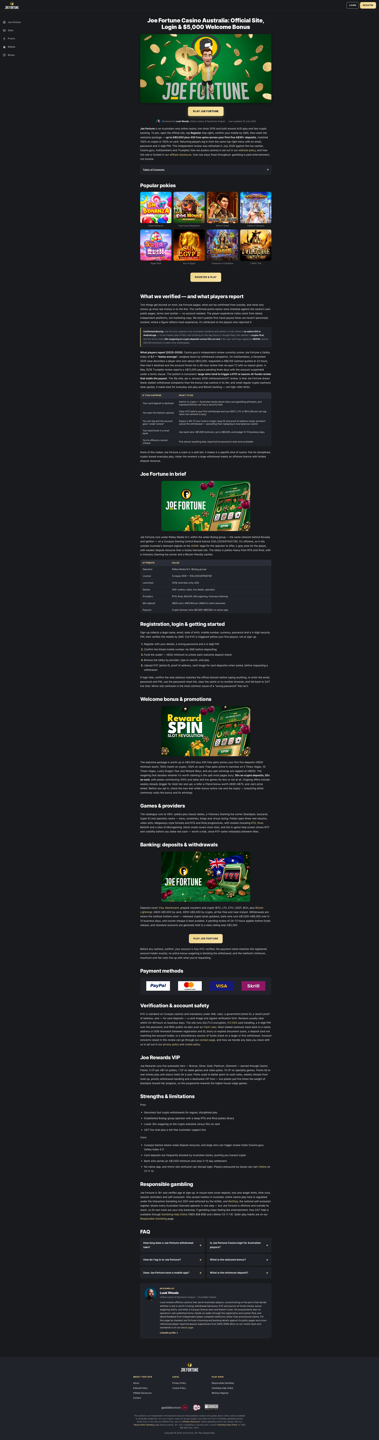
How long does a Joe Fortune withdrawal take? (168, 1245)
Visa (161, 907)
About (136, 1383)
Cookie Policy (179, 1388)
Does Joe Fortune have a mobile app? (166, 1272)
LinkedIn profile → (169, 1332)
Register (368, 5)
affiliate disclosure (180, 154)
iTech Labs (209, 1027)
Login (352, 5)
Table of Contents (153, 169)
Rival (260, 822)
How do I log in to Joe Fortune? (162, 1259)
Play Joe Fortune (205, 938)
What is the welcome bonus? (228, 1259)
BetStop (233, 1201)
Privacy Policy (179, 1383)
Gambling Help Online (174, 1214)
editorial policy (247, 150)
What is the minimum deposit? (229, 1272)
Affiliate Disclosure (142, 1393)
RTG (253, 822)
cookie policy (192, 1044)
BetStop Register (220, 1393)
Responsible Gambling (153, 1218)
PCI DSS (232, 1022)
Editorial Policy (140, 1388)
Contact (137, 1398)
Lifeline (262, 1166)
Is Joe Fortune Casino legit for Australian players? (235, 1245)
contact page (207, 1039)
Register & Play (206, 277)
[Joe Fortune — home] (12, 5)
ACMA (195, 545)
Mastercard (172, 907)
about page (187, 1327)
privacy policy (171, 1044)
